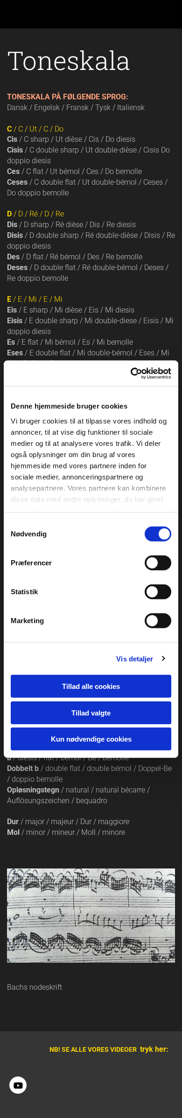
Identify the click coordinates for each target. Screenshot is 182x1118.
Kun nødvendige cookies (91, 739)
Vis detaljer (134, 658)
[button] (25, 14)
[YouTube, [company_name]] (18, 1085)
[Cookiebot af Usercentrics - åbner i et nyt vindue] (131, 373)
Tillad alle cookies (91, 686)
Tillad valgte (91, 712)
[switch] (158, 563)
